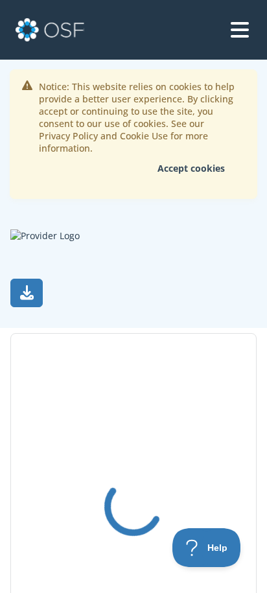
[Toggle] (239, 29)
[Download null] (26, 293)
